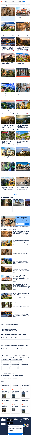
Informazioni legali (16, 420)
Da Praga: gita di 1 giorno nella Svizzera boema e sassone (9, 330)
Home (2, 415)
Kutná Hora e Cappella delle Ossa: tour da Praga (25, 386)
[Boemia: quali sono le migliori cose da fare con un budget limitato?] (29, 345)
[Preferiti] (26, 1)
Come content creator (25, 420)
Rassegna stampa (21, 424)
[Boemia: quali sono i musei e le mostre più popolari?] (29, 349)
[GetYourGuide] (2, 1)
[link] (8, 14)
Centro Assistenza (16, 419)
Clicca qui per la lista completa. (19, 375)
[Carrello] (29, 1)
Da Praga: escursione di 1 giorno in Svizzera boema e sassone (15, 386)
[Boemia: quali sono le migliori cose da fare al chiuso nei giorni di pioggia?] (29, 341)
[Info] (6, 5)
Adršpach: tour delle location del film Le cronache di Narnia (5, 386)
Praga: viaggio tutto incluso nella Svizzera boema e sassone (9, 329)
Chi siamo (21, 419)
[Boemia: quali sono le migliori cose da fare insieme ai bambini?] (29, 334)
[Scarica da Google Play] (10, 420)
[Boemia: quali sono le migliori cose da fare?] (29, 324)
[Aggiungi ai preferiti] (14, 7)
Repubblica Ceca (6, 415)
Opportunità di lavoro (21, 421)
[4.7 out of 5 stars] (3, 382)
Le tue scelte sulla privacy (16, 424)
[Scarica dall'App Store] (10, 423)
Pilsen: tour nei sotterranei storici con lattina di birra (9, 328)
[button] (8, 14)
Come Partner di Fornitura (26, 419)
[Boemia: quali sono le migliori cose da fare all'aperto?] (29, 338)
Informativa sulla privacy (16, 422)
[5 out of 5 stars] (25, 387)
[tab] (5, 355)
